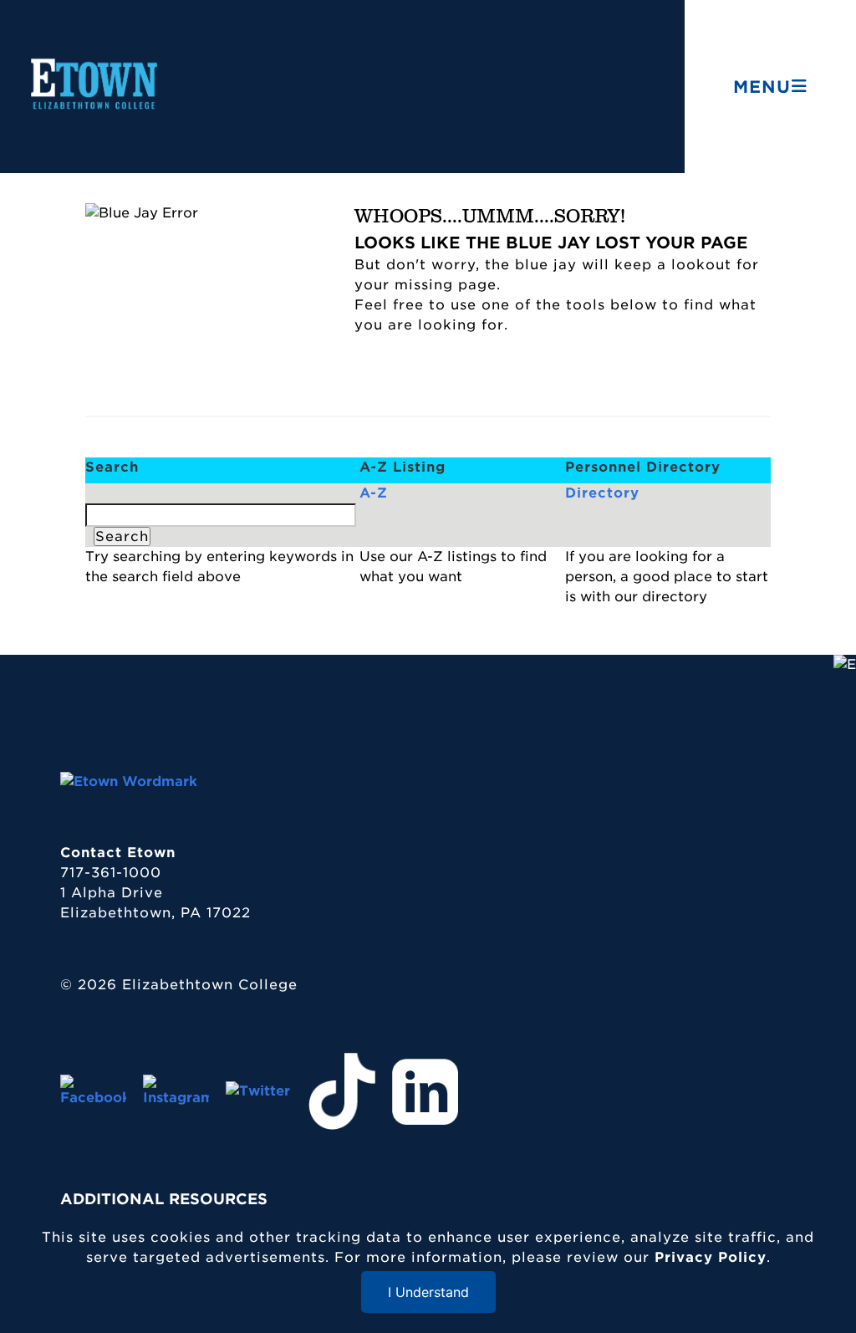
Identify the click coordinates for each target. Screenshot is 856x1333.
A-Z (373, 493)
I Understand (428, 1292)
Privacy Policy (711, 1257)
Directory (602, 493)
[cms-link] (128, 781)
